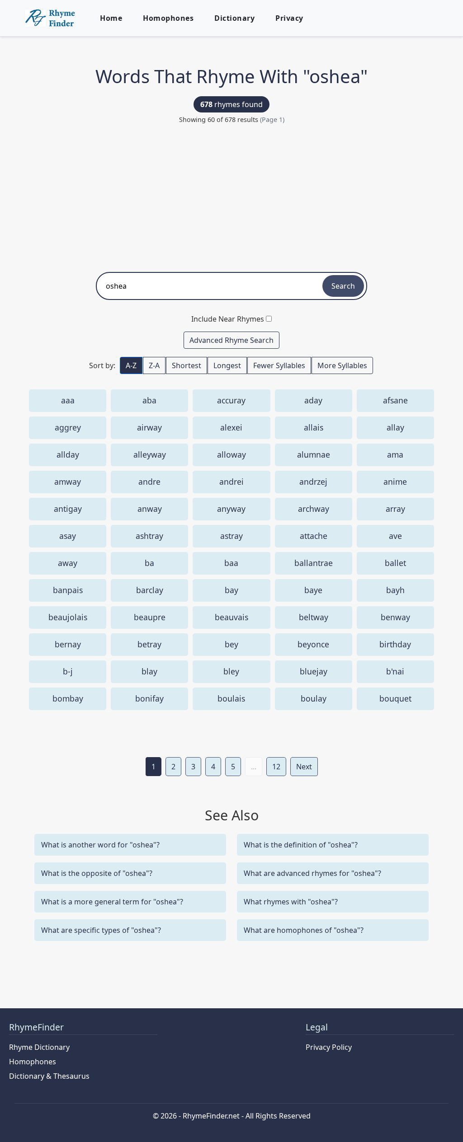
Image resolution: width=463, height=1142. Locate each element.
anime (395, 481)
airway (149, 427)
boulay (313, 698)
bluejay (313, 671)
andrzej (313, 481)
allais (313, 427)
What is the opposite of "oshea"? (96, 873)
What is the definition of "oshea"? (301, 845)
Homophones (168, 18)
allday (68, 454)
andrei (231, 481)
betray (149, 644)
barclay (149, 590)
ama (395, 454)
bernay (68, 644)
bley (231, 671)
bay (231, 590)
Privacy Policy (329, 1047)
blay (149, 671)
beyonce (313, 644)
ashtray (149, 535)
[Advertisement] (231, 195)
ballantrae (313, 562)
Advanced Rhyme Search (231, 340)
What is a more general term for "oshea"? (112, 902)
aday (313, 400)
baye (313, 590)
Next (304, 767)
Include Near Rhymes (227, 319)
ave (395, 535)
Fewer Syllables (279, 365)
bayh (395, 590)
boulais (231, 698)
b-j (68, 671)
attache (313, 535)
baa (231, 562)
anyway (231, 508)
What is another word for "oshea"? (100, 845)
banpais (68, 590)
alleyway (149, 454)
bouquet (395, 698)
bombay (67, 698)
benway (395, 617)
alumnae (313, 454)
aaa (68, 400)
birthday (395, 644)
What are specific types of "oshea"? (101, 930)
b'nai (395, 671)
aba (149, 400)
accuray (231, 400)
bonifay (149, 698)
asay (67, 535)
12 (276, 767)
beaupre (149, 617)
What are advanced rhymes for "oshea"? (312, 873)
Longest (227, 365)
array (395, 508)
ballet (395, 562)
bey (231, 644)
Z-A (154, 365)
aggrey (68, 427)
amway (67, 481)
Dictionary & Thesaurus (49, 1076)
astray (231, 535)
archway (313, 508)
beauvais (231, 617)
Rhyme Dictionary (39, 1047)
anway (149, 508)
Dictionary (234, 18)
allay (395, 427)
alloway (231, 454)
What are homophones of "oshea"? (304, 930)
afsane (395, 400)
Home (111, 18)
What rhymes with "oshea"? (291, 902)
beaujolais (67, 617)
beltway (313, 617)
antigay (68, 508)
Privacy (289, 18)
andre (149, 481)
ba (149, 562)
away (67, 562)
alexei (231, 427)
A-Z (131, 365)
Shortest (186, 365)
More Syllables (342, 365)
